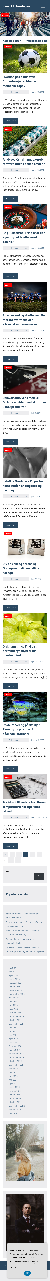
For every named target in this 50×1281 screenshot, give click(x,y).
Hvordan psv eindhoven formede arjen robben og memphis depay (20, 81)
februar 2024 (15, 1046)
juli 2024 (13, 1027)
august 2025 (15, 997)
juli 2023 (13, 1072)
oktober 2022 (15, 1102)
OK (27, 1273)
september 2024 (17, 1023)
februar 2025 (15, 1012)
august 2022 (15, 1109)
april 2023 (13, 1083)
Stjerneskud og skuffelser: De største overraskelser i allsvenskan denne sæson (24, 319)
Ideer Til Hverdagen (16, 6)
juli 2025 (13, 1001)
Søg (7, 870)
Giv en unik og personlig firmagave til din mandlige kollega (21, 568)
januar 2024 (14, 1050)
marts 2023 (14, 1087)
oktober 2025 (15, 990)
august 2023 (15, 1068)
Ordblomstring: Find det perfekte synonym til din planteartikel (20, 650)
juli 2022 (13, 1113)
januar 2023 (14, 1094)
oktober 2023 (15, 1061)
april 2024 (13, 1038)
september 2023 (17, 1064)
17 (11, 859)
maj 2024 (13, 1035)
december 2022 (16, 1098)
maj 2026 (13, 971)
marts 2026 (14, 979)
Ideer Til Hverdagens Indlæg (16, 92)
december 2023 (16, 1053)
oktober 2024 (15, 1020)
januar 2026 (14, 986)
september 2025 (17, 994)
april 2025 (13, 1009)
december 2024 (16, 1016)
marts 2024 (14, 1042)
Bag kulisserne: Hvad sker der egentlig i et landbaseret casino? (24, 237)
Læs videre (9, 120)
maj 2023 (13, 1079)
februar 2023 (15, 1091)
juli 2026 (13, 968)
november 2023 (16, 1057)
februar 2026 (15, 982)
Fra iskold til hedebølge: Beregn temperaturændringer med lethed (25, 806)
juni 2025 (13, 1005)
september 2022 (17, 1105)
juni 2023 (13, 1076)
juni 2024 (13, 1031)
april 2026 (13, 975)
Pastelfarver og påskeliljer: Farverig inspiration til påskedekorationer (22, 729)
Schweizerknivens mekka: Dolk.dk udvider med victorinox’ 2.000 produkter (25, 402)
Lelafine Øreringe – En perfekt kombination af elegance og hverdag (24, 485)
